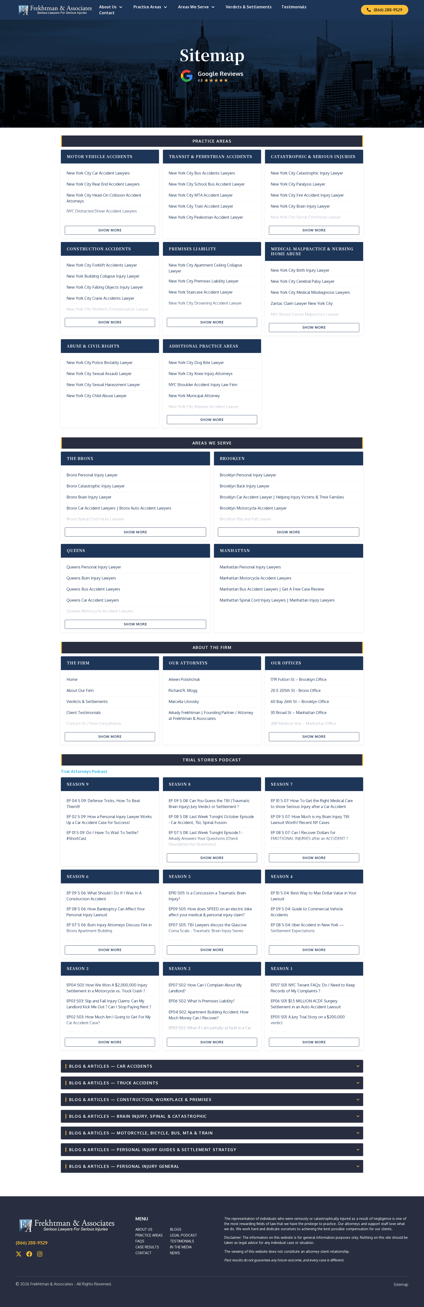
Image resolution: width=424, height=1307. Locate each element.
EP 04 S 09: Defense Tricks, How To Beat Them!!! (103, 803)
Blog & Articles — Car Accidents (111, 1066)
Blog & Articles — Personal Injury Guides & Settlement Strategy (152, 1149)
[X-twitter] (19, 1254)
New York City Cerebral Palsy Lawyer (302, 281)
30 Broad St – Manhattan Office (299, 712)
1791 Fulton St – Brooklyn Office (299, 679)
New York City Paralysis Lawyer (298, 184)
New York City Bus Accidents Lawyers (202, 173)
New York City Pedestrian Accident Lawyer (206, 217)
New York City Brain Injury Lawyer (300, 206)
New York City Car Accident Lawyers (98, 173)
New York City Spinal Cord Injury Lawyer (306, 217)
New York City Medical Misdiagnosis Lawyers (310, 292)
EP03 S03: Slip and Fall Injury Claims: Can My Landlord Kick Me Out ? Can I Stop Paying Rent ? (108, 1003)
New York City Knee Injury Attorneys (201, 373)
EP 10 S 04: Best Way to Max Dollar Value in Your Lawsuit (313, 895)
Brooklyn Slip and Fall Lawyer (245, 519)
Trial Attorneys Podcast (84, 771)
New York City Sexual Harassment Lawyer (103, 384)
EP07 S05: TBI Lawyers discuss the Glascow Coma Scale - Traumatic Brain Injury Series (208, 927)
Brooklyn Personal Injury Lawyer (248, 474)
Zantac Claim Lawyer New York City (302, 303)
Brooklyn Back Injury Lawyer (244, 486)
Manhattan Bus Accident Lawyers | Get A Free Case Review (272, 589)
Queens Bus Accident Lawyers (93, 589)
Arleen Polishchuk (184, 679)
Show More (110, 230)
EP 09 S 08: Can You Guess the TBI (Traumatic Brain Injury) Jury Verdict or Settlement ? (209, 803)
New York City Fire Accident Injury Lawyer (307, 195)
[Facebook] (29, 1254)
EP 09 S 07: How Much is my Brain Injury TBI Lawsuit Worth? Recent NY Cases (310, 819)
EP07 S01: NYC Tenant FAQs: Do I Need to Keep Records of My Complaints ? (313, 988)
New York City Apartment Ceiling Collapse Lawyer (205, 268)
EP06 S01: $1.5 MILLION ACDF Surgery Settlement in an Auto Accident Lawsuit (306, 1003)
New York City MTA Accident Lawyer (201, 195)
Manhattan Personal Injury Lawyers (250, 567)
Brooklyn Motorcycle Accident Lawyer (253, 508)
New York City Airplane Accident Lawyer (203, 406)
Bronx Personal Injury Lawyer (92, 474)
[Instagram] (40, 1254)
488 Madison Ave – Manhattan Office (303, 723)
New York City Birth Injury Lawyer (300, 270)
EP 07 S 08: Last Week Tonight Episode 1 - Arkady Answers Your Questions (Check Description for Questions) (206, 838)
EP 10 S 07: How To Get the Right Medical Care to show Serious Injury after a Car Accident (312, 803)
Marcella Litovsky (184, 701)
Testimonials (293, 6)
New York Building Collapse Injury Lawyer (102, 276)
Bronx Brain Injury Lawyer (88, 497)
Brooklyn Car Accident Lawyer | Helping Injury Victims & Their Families (282, 497)
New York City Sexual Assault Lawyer (99, 373)
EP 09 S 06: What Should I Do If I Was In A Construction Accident (104, 895)
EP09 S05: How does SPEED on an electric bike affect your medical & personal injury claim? (210, 911)
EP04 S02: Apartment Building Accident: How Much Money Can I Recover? (209, 1015)
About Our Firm (80, 690)
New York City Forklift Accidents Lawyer (101, 265)
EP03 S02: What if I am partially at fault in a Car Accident (210, 1030)
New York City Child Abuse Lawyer (96, 395)
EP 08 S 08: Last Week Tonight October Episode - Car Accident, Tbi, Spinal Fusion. (211, 819)
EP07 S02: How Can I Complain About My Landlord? (205, 988)
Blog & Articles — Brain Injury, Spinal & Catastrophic (138, 1116)
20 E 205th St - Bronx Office (296, 690)
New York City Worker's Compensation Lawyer (107, 309)
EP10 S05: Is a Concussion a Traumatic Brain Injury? (207, 895)
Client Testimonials (83, 712)
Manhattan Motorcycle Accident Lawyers (256, 578)
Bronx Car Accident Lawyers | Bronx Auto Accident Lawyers (118, 508)
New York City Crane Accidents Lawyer (100, 298)
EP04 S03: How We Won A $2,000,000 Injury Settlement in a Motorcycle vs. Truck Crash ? (106, 988)
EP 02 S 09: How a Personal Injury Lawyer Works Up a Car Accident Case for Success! (109, 819)
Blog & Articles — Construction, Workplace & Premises (140, 1099)
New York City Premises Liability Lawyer (203, 281)
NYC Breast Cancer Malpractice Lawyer (305, 314)
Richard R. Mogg (183, 690)
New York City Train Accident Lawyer (201, 206)
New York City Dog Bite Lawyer (196, 362)
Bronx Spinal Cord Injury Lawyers (95, 519)
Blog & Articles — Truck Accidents (114, 1082)
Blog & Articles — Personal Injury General (124, 1166)
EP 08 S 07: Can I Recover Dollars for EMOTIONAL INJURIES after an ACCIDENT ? (309, 835)
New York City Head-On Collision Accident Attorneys (103, 198)
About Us (108, 6)
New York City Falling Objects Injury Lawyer (104, 287)
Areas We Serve (193, 6)
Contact (107, 12)
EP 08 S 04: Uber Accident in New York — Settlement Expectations (307, 927)
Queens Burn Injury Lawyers (91, 578)
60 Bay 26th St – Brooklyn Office (300, 701)
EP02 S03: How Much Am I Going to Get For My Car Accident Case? (108, 1019)
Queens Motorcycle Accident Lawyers (99, 611)
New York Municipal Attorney (194, 395)
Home (72, 679)
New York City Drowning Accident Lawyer (205, 303)
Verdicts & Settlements (249, 6)
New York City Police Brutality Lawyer (99, 362)
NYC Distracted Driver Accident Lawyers (101, 211)
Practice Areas (147, 6)
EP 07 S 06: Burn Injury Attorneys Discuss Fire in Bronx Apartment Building (109, 927)
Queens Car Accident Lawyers (92, 600)
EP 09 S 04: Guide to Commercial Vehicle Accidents (307, 911)
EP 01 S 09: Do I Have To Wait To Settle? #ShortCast (102, 835)
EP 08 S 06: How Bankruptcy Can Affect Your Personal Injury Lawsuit (105, 911)
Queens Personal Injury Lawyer (93, 567)
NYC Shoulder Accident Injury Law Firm (203, 384)
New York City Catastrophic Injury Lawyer (307, 173)
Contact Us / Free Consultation (93, 723)
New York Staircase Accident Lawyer (201, 292)
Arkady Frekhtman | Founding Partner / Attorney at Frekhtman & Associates (211, 715)
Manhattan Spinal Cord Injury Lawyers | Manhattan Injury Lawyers (277, 600)
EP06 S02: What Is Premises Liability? (202, 1000)
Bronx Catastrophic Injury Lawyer (95, 486)
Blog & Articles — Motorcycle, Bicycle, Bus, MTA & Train (141, 1133)
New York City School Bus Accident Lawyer (207, 184)
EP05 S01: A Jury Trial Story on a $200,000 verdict (308, 1019)
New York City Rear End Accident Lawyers (103, 184)
